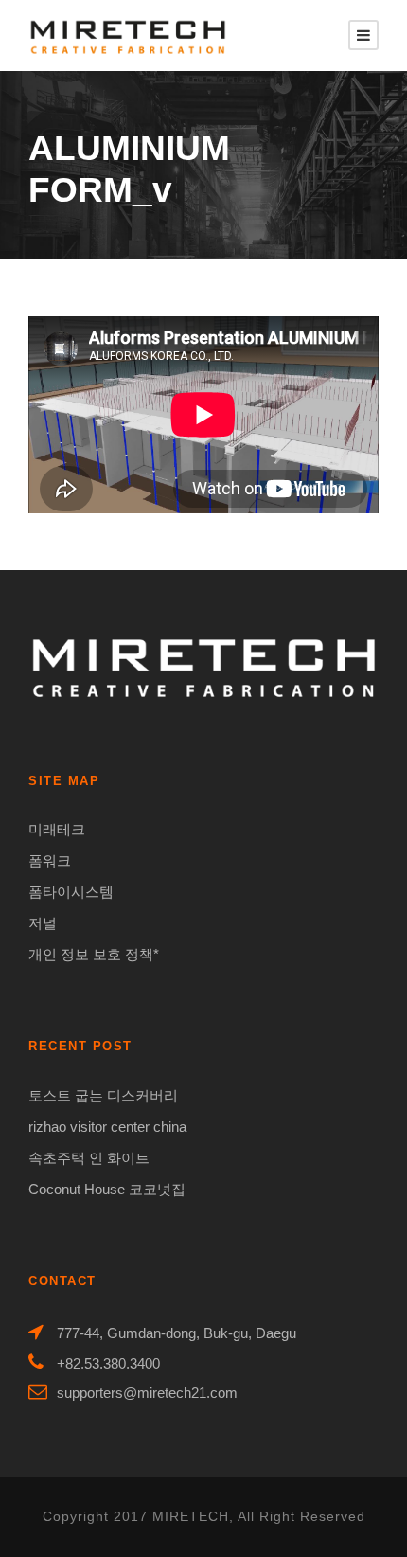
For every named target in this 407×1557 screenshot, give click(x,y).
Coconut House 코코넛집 (107, 1189)
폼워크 (49, 860)
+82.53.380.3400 (108, 1363)
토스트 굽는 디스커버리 (103, 1095)
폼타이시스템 (71, 892)
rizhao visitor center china (107, 1127)
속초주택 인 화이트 (89, 1158)
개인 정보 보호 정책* (93, 954)
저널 (42, 923)
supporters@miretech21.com (147, 1393)
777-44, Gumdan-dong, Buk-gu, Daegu (176, 1333)
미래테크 (56, 829)
